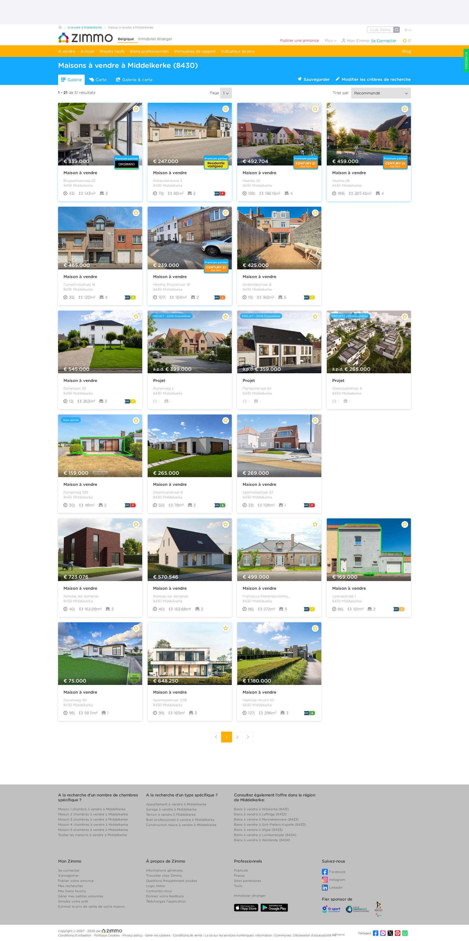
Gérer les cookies (158, 935)
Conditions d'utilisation (75, 935)
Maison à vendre (80, 172)
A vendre (66, 51)
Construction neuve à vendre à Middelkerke (181, 825)
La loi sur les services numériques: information (239, 935)
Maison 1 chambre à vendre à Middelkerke (91, 809)
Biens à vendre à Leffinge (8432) (260, 814)
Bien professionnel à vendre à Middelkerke (180, 820)
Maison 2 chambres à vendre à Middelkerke (93, 814)
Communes (283, 935)
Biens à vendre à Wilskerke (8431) (261, 809)
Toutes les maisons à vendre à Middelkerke (92, 835)
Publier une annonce (299, 40)
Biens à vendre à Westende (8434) (262, 840)
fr (406, 30)
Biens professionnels (149, 51)
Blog (406, 51)
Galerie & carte (137, 79)
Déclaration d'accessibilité (312, 935)
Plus (329, 40)
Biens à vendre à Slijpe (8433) (258, 830)
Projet (159, 380)
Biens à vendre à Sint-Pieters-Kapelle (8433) (270, 824)
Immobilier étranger (155, 39)
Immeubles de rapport (195, 51)
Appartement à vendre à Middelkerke (176, 804)
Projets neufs (112, 51)
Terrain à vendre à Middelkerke (171, 814)
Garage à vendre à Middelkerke (171, 809)
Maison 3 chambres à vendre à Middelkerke (93, 819)
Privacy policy (132, 935)
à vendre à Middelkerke (85, 27)
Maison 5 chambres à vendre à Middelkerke (93, 830)
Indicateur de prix (238, 51)
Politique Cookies (107, 935)
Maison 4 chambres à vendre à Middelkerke (93, 824)
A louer (87, 51)
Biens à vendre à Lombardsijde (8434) (265, 835)
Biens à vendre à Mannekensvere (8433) (266, 819)
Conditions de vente (188, 935)
